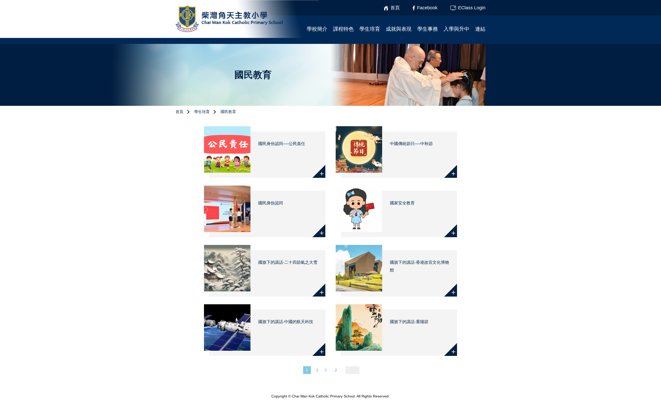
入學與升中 (456, 29)
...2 (334, 370)
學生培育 (369, 29)
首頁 (179, 111)
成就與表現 (399, 29)
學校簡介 (317, 29)
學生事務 (427, 29)
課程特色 (343, 29)
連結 (480, 29)
